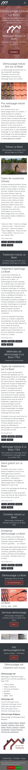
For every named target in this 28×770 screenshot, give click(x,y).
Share (23, 758)
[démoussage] (4, 3)
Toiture (4, 242)
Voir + (14, 624)
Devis (3, 245)
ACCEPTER (18, 767)
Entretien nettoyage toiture (10, 711)
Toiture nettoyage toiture (10, 702)
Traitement (11, 242)
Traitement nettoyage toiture (11, 704)
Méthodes (18, 242)
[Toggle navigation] (25, 2)
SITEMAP (16, 758)
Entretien (10, 245)
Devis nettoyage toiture (9, 709)
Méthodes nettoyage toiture (11, 706)
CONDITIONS (7, 758)
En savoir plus (11, 767)
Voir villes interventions (14, 582)
